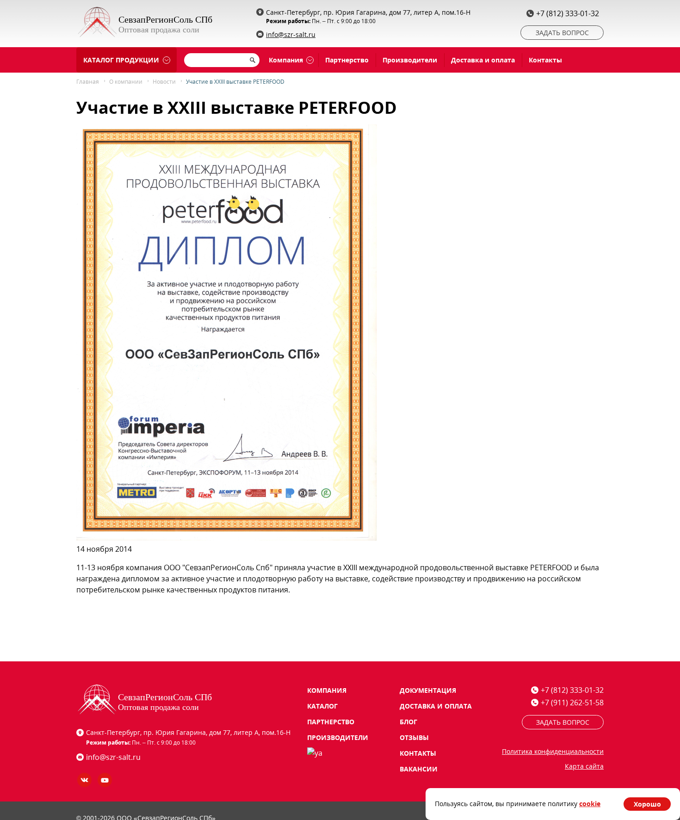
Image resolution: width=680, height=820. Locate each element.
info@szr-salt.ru (290, 34)
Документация (428, 690)
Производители (410, 59)
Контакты (545, 59)
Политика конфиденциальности (553, 751)
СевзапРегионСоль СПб (165, 19)
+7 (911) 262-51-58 (572, 702)
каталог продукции (121, 59)
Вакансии (419, 769)
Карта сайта (584, 766)
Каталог (322, 706)
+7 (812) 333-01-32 (567, 13)
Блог (408, 721)
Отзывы (414, 737)
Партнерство (347, 59)
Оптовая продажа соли (158, 29)
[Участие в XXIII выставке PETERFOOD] (227, 538)
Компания (286, 59)
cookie (589, 803)
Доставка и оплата (483, 59)
